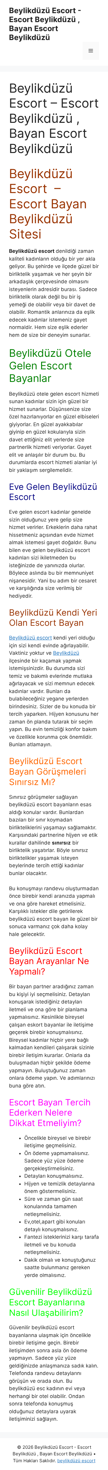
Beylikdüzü (66, 653)
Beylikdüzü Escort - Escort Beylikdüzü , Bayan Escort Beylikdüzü (45, 24)
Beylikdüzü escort (30, 638)
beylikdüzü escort (76, 1460)
